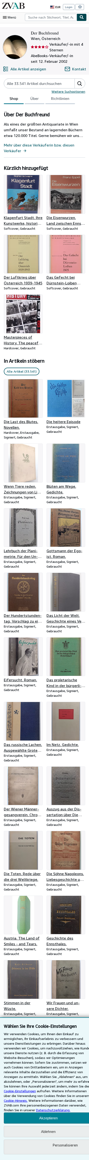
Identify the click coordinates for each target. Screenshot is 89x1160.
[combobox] (51, 17)
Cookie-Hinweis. (16, 1100)
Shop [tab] (13, 98)
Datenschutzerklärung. (53, 1110)
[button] (80, 83)
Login (68, 7)
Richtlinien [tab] (60, 98)
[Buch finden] (81, 17)
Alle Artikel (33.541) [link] (22, 371)
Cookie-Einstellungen (20, 1091)
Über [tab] (34, 98)
